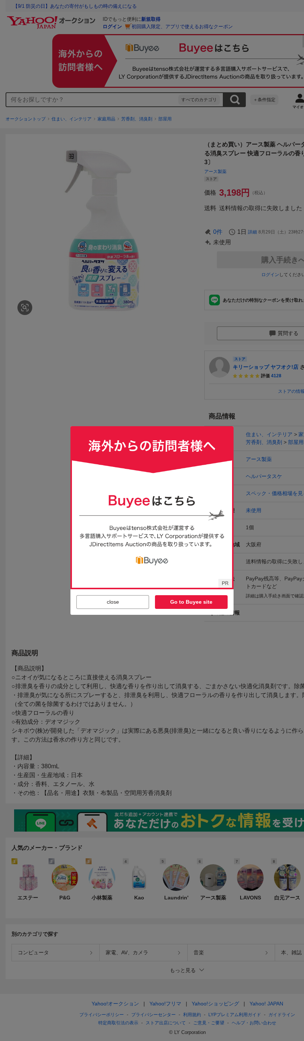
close (113, 602)
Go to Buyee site (191, 602)
